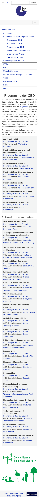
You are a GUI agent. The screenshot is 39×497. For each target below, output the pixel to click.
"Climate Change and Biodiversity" (16, 278)
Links (5, 88)
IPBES (6, 64)
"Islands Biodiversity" (26, 188)
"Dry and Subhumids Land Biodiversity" (18, 158)
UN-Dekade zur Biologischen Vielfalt (17, 74)
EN (7, 3)
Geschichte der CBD (15, 57)
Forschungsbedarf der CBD (13, 60)
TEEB (5, 78)
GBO (5, 67)
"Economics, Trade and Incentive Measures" (17, 288)
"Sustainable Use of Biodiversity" (17, 406)
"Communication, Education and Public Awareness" (18, 395)
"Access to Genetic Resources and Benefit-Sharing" (19, 241)
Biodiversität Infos (8, 29)
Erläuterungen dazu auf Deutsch (15, 141)
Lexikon (6, 85)
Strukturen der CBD (14, 40)
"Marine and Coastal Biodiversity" (18, 197)
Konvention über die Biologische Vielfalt (18, 36)
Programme (24, 106)
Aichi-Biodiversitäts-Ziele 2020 (18, 50)
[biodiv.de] (19, 12)
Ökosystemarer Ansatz (15, 54)
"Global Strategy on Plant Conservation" (19, 313)
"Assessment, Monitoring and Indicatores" (18, 346)
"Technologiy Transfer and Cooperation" (17, 419)
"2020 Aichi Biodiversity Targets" (17, 227)
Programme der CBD (15, 47)
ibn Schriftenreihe (10, 81)
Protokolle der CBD (14, 43)
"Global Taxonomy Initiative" (15, 324)
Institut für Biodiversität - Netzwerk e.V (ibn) (13, 494)
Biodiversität (8, 33)
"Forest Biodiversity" (26, 168)
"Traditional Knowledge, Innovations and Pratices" (18, 256)
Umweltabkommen (10, 71)
